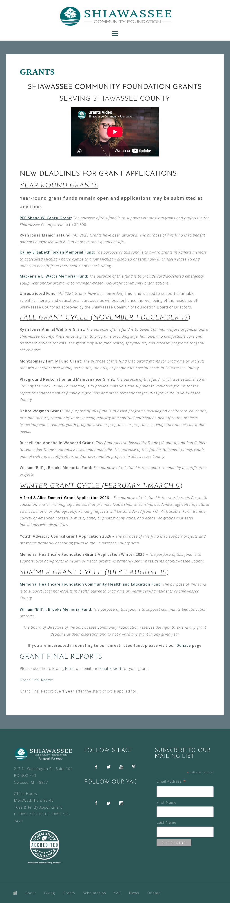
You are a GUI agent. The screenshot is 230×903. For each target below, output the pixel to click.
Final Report (111, 668)
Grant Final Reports (61, 656)
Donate (184, 645)
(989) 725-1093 (32, 814)
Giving (49, 892)
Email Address (171, 781)
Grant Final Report (36, 679)
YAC (117, 892)
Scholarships (94, 892)
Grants (69, 892)
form (70, 668)
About (30, 892)
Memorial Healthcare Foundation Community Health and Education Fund (90, 584)
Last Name (166, 822)
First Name (167, 802)
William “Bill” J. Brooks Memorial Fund (55, 609)
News (134, 892)
